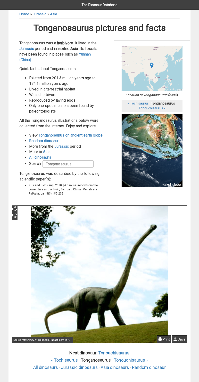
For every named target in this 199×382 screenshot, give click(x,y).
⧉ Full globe (172, 185)
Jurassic (39, 14)
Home (24, 14)
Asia (53, 14)
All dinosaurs (40, 157)
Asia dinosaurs (115, 367)
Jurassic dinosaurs (79, 367)
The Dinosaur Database (99, 5)
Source (17, 340)
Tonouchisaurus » (152, 108)
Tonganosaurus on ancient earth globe (71, 135)
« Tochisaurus (138, 103)
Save (181, 339)
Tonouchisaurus (114, 352)
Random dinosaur (43, 140)
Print (166, 339)
